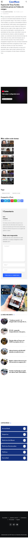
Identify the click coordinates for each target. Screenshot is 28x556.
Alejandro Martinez (8, 13)
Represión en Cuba (16, 194)
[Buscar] (26, 1)
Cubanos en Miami (6, 194)
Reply (4, 218)
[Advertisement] (14, 72)
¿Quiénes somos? (14, 519)
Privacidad (11, 521)
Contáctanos (24, 519)
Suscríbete (4, 519)
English (18, 521)
